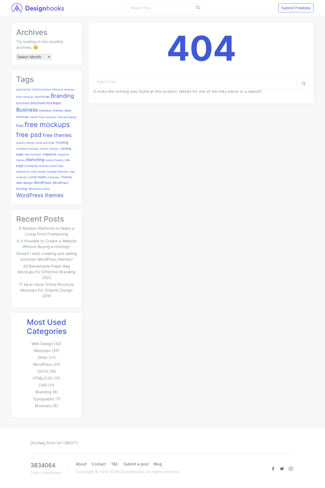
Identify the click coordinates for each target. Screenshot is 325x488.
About (81, 464)
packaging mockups (37, 165)
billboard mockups (63, 89)
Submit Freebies (295, 7)
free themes (57, 135)
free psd (29, 134)
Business (27, 110)
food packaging (66, 117)
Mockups (42, 350)
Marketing (35, 159)
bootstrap (42, 96)
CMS (43, 385)
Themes (66, 177)
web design (24, 183)
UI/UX (42, 371)
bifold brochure (41, 89)
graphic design (25, 142)
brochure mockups (45, 103)
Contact (99, 464)
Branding (62, 96)
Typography (43, 398)
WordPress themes (40, 195)
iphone (44, 148)
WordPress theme (38, 188)
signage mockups (57, 171)
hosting (62, 142)
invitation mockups (27, 148)
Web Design (42, 343)
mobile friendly (54, 160)
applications (23, 89)
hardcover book (45, 142)
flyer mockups (47, 117)
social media (37, 177)
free (19, 125)
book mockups (25, 96)
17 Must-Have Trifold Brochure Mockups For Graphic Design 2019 (46, 290)
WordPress (42, 183)
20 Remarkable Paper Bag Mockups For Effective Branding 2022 (46, 272)
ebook (34, 117)
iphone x (54, 148)
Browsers (43, 405)
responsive (23, 171)
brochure (22, 103)
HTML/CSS (42, 378)
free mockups (47, 124)
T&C (114, 464)
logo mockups (33, 154)
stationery (53, 177)
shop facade (38, 171)
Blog (158, 464)
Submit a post (136, 464)
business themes (51, 110)
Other (43, 357)
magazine (49, 154)
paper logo (56, 165)
